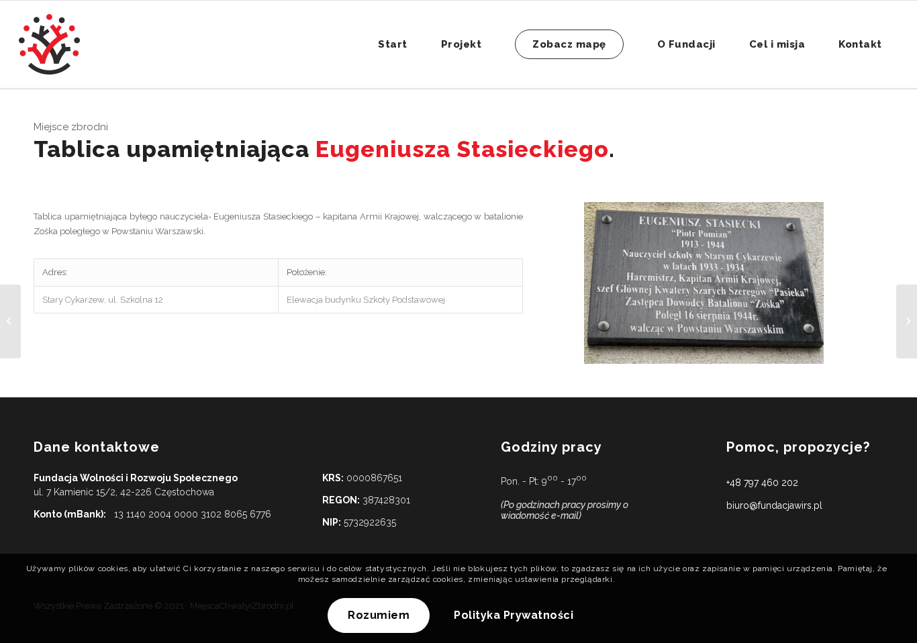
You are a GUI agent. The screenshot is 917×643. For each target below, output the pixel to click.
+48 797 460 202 (762, 482)
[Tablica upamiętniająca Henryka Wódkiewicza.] (10, 321)
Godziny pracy (551, 447)
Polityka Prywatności (513, 615)
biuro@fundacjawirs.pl (774, 505)
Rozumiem (378, 615)
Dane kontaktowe (97, 447)
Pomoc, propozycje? (798, 447)
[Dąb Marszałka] (906, 321)
